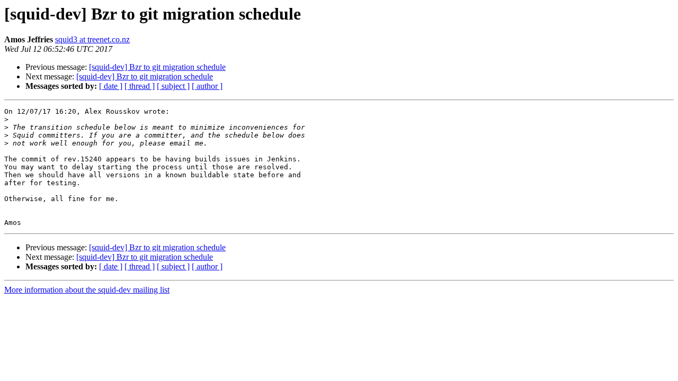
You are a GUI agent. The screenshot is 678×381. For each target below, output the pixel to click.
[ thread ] (139, 85)
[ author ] (207, 85)
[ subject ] (173, 85)
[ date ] (110, 85)
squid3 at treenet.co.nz (92, 39)
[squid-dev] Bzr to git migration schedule (157, 66)
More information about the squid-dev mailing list (87, 289)
